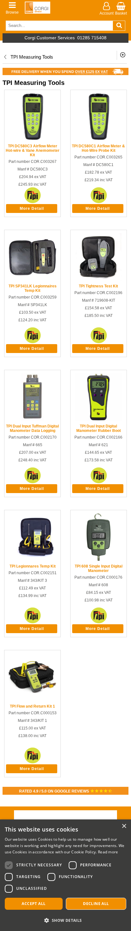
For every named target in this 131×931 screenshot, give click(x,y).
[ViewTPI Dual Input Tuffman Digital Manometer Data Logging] (32, 419)
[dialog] (65, 875)
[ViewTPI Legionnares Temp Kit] (32, 559)
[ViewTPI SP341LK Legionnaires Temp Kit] (32, 279)
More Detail (32, 208)
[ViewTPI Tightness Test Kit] (98, 279)
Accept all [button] (33, 903)
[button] (65, 920)
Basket (121, 13)
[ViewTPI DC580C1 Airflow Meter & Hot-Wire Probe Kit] (98, 139)
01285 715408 (92, 37)
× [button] (123, 826)
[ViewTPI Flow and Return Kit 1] (32, 699)
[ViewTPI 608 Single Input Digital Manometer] (98, 559)
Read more (108, 852)
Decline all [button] (96, 903)
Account (107, 13)
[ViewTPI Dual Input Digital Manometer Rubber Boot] (98, 419)
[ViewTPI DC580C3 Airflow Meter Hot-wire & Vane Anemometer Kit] (32, 139)
